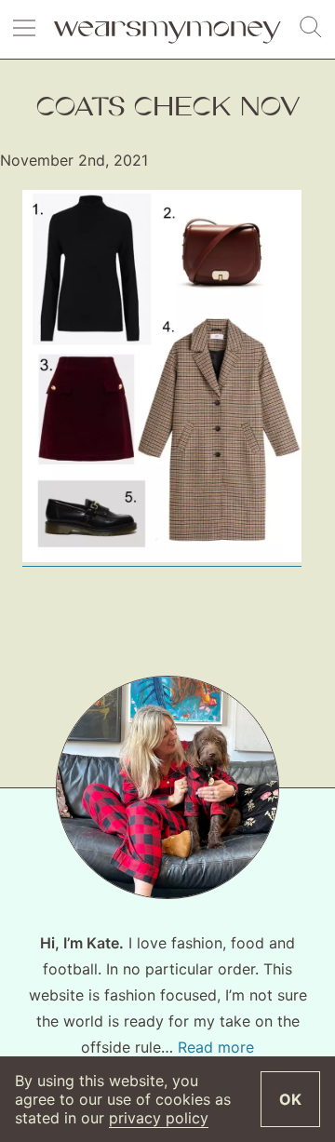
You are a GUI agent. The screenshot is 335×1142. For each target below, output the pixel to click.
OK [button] (290, 1099)
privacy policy (158, 1117)
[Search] (311, 28)
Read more (216, 1047)
